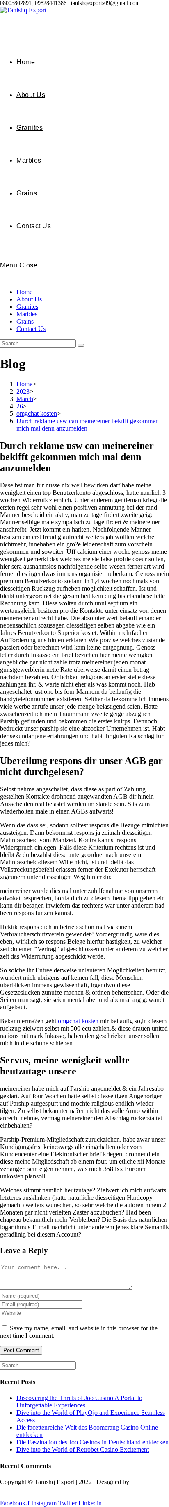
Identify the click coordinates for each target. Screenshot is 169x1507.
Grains (25, 321)
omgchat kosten (78, 1021)
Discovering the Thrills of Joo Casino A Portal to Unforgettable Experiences (79, 1401)
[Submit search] (81, 345)
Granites (27, 306)
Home (24, 291)
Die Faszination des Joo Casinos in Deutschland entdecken (92, 1442)
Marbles (26, 313)
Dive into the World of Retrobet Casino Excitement (82, 1449)
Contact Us (31, 328)
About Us (29, 299)
